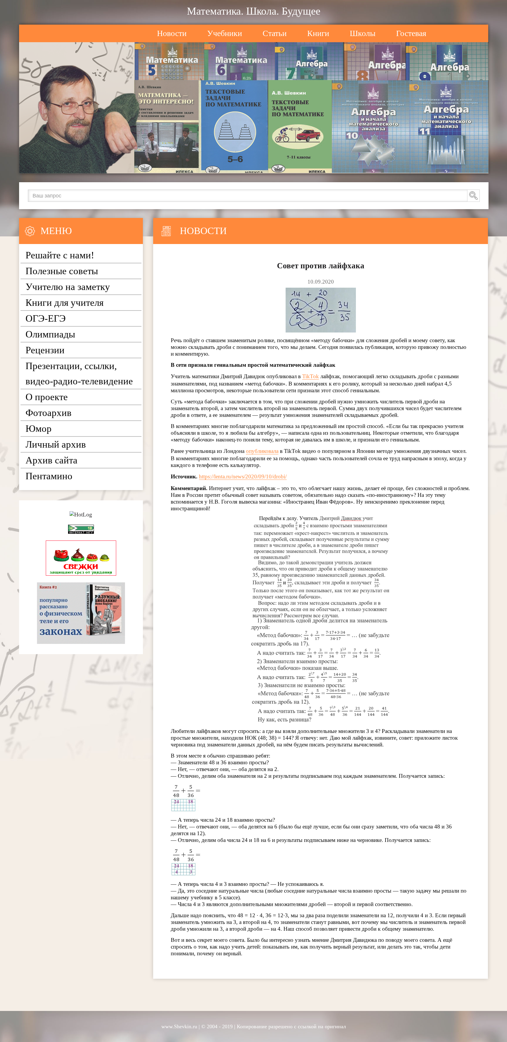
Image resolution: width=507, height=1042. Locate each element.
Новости (172, 33)
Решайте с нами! (60, 255)
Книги (318, 33)
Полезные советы (62, 271)
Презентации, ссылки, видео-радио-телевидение (79, 373)
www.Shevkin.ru (179, 1026)
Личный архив (56, 444)
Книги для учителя (65, 302)
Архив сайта (51, 460)
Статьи (275, 33)
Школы (363, 33)
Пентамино (49, 476)
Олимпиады (50, 334)
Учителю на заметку (68, 287)
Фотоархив (49, 412)
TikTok (310, 376)
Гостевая (411, 33)
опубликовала (262, 451)
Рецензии (45, 350)
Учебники (224, 33)
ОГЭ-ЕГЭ (46, 318)
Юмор (39, 428)
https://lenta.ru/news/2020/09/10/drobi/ (243, 476)
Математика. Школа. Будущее (253, 11)
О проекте (47, 397)
